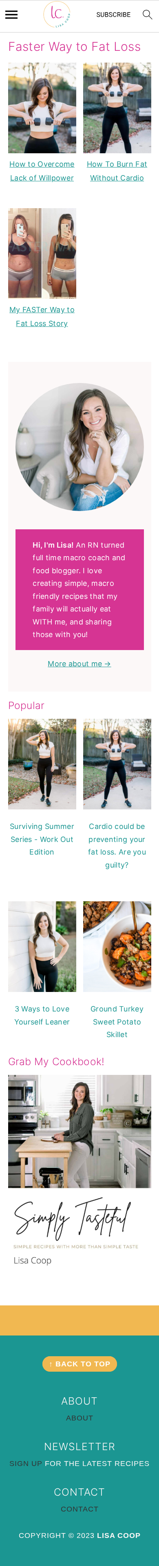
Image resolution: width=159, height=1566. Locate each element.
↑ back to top (79, 1364)
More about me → (79, 663)
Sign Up (25, 1463)
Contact (80, 1509)
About (79, 1418)
